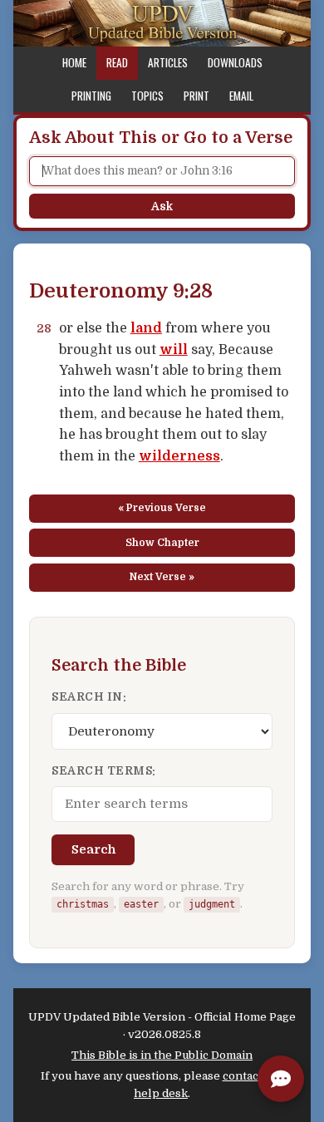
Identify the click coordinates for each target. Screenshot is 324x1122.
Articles (168, 62)
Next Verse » (162, 577)
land (146, 328)
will (174, 349)
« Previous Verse (162, 508)
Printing (91, 95)
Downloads (235, 62)
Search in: (89, 697)
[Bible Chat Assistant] (281, 1079)
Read (117, 62)
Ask (162, 206)
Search (93, 849)
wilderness (179, 456)
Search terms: (104, 771)
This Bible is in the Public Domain (162, 1055)
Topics (147, 95)
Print (196, 95)
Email (241, 95)
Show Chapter (162, 543)
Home (74, 62)
